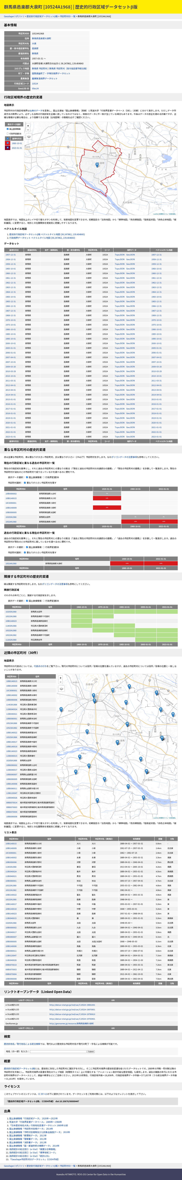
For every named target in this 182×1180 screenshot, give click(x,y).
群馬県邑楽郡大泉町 (41, 38)
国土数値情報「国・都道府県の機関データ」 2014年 (34, 1145)
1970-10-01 (11, 320)
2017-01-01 (11, 408)
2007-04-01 (11, 357)
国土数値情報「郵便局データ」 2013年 (28, 1135)
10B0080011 (11, 950)
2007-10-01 (11, 361)
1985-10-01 (11, 334)
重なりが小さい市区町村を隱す (41, 482)
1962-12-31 (11, 282)
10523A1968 (11, 616)
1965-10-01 (11, 296)
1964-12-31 (11, 291)
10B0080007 (11, 936)
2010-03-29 (11, 371)
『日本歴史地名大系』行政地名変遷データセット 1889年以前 (38, 1125)
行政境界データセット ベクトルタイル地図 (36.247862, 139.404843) (42, 237)
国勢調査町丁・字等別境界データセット (51, 73)
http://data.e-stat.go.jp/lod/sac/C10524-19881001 (72, 1004)
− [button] (28, 130)
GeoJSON (130, 254)
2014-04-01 (11, 394)
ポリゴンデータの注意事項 (124, 457)
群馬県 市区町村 (39, 68)
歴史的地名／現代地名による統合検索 (22, 1043)
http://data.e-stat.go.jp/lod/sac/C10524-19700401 (72, 1018)
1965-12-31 (11, 301)
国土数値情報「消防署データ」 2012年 (28, 1142)
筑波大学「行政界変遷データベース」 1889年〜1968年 (35, 1121)
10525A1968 (11, 630)
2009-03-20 (11, 366)
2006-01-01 (11, 352)
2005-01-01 (11, 347)
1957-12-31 (11, 254)
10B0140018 (11, 908)
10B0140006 (11, 946)
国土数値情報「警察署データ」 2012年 (28, 1138)
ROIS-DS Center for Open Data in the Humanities (101, 1174)
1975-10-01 (11, 324)
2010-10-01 (11, 375)
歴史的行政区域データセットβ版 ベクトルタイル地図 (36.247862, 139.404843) (47, 234)
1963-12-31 (11, 287)
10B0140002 (11, 857)
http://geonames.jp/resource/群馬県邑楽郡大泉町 (71, 1023)
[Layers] (29, 136)
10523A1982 (11, 635)
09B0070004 (11, 974)
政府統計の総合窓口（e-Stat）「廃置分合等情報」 (33, 1149)
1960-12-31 (11, 273)
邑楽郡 (35, 48)
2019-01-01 (11, 417)
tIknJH (35, 88)
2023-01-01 (11, 436)
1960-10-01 (11, 268)
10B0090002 (11, 493)
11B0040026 (11, 960)
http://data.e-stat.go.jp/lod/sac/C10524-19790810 (72, 1014)
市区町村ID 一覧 (67, 16)
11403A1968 (11, 625)
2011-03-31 (11, 380)
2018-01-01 (11, 413)
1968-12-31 (11, 315)
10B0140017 (11, 904)
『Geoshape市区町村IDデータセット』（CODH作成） (34, 1159)
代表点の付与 (40, 666)
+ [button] (28, 126)
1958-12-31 (11, 259)
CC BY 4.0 (42, 1093)
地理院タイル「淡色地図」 (168, 214)
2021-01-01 (11, 427)
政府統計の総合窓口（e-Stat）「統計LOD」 (30, 1156)
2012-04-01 (11, 385)
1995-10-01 (11, 338)
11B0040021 (11, 876)
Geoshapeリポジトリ (14, 16)
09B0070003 (11, 969)
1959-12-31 (11, 263)
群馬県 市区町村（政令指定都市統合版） (68, 68)
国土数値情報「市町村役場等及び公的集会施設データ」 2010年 (39, 1132)
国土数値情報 (15, 129)
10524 (35, 83)
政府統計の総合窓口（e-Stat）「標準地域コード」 (33, 1152)
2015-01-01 (11, 399)
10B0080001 (11, 880)
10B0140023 (11, 620)
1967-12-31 (11, 310)
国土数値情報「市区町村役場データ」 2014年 (31, 1128)
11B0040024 (11, 871)
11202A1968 (11, 639)
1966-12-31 (11, 306)
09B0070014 (11, 964)
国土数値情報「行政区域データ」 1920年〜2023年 (33, 1118)
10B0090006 (11, 862)
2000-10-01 (11, 343)
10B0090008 (11, 978)
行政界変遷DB (15, 133)
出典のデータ (36, 110)
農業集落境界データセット (45, 78)
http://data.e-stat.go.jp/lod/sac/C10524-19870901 (72, 1009)
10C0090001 (11, 502)
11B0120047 (11, 955)
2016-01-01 (11, 404)
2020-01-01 (11, 422)
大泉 (34, 43)
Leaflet (155, 214)
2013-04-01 (11, 389)
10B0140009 (11, 507)
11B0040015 (11, 918)
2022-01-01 (11, 431)
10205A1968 (11, 517)
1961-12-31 (11, 277)
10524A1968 (11, 521)
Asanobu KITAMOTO (66, 1174)
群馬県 (35, 53)
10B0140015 (11, 498)
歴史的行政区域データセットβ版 (42, 16)
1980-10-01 (11, 329)
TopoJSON (120, 254)
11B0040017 (11, 932)
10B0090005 (11, 512)
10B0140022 (11, 894)
